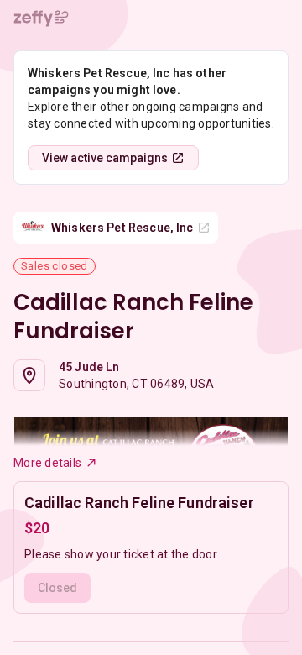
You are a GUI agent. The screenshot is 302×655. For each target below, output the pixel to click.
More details (47, 462)
